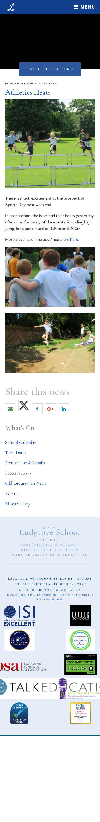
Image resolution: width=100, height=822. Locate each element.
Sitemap (50, 540)
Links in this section (48, 69)
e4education (72, 555)
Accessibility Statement (50, 545)
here (74, 239)
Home (9, 83)
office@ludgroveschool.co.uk (50, 590)
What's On (25, 83)
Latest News (47, 83)
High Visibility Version (50, 550)
